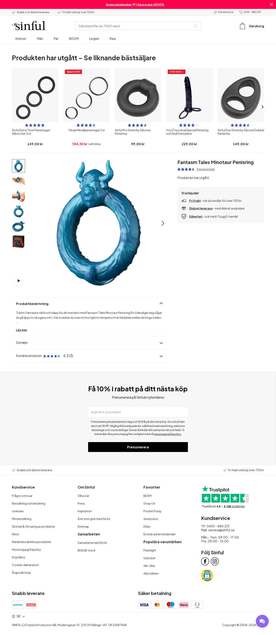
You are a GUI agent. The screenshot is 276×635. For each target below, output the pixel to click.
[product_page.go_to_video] (18, 280)
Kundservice (225, 12)
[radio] (26, 125)
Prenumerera (138, 447)
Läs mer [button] (21, 330)
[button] (271, 4)
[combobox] (134, 26)
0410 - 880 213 (252, 12)
